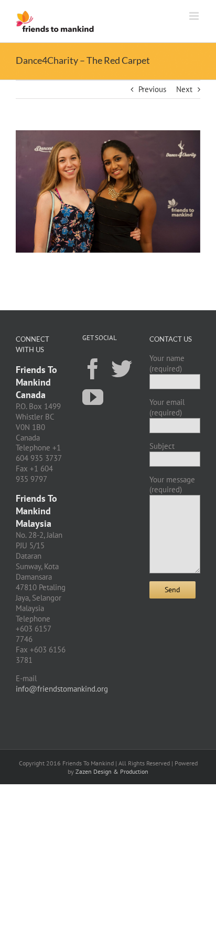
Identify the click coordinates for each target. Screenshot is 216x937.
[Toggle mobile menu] (194, 15)
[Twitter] (121, 368)
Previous (152, 89)
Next (184, 89)
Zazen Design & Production (111, 771)
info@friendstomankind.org (62, 689)
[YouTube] (92, 396)
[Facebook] (92, 368)
